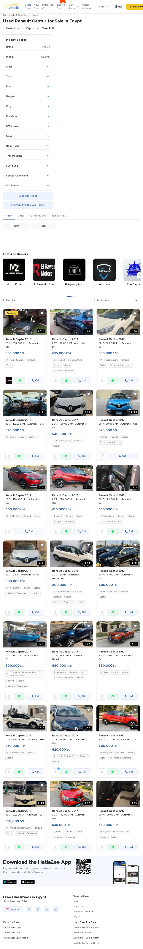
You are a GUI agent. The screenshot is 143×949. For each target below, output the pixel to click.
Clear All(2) (48, 28)
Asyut (59, 516)
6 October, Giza (63, 441)
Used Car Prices (28, 195)
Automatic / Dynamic (63, 370)
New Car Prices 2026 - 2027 (28, 204)
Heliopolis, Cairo (110, 360)
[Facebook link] (29, 909)
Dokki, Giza (15, 516)
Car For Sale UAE (11, 932)
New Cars (36, 6)
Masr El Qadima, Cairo (66, 756)
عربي (120, 6)
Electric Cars (61, 6)
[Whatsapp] (19, 380)
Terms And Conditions (83, 911)
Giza (105, 437)
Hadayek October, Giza (113, 752)
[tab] (9, 215)
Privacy (76, 917)
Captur (10, 365)
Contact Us (78, 906)
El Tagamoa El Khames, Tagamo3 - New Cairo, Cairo (26, 674)
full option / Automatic (120, 365)
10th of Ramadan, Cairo (20, 828)
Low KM (35, 593)
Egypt (13, 909)
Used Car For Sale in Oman (86, 943)
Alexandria (14, 588)
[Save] (42, 313)
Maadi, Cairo (108, 516)
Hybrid (80, 677)
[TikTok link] (38, 909)
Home (76, 901)
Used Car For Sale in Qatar (86, 937)
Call (37, 380)
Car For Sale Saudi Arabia (15, 937)
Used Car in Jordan (82, 932)
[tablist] (71, 215)
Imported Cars (48, 6)
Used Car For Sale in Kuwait (86, 927)
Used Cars (28, 6)
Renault (31, 360)
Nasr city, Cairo (17, 360)
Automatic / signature (63, 602)
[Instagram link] (56, 909)
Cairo (12, 437)
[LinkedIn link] (47, 909)
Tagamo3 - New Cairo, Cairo (69, 360)
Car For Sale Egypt (12, 927)
